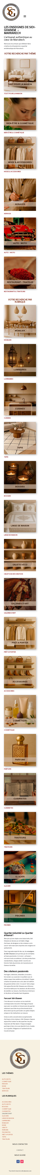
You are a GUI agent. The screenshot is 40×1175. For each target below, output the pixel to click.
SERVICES (5, 1091)
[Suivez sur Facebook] (18, 1161)
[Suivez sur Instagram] (21, 1161)
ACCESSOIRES (6, 1102)
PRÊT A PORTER (7, 1134)
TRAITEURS (6, 1088)
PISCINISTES (6, 1132)
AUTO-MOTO (6, 1079)
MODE (4, 1086)
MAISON (5, 1084)
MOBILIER (5, 1123)
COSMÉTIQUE (6, 1081)
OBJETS (4, 1127)
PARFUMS (5, 1130)
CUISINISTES (6, 1111)
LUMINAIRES (6, 1120)
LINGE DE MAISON (8, 1118)
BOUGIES (5, 1106)
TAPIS (4, 1137)
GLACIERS (5, 1116)
